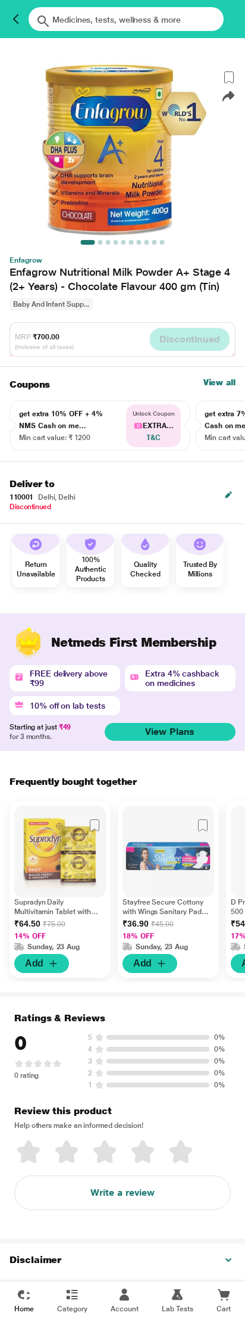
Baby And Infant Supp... (51, 304)
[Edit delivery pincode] (228, 495)
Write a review (122, 1192)
